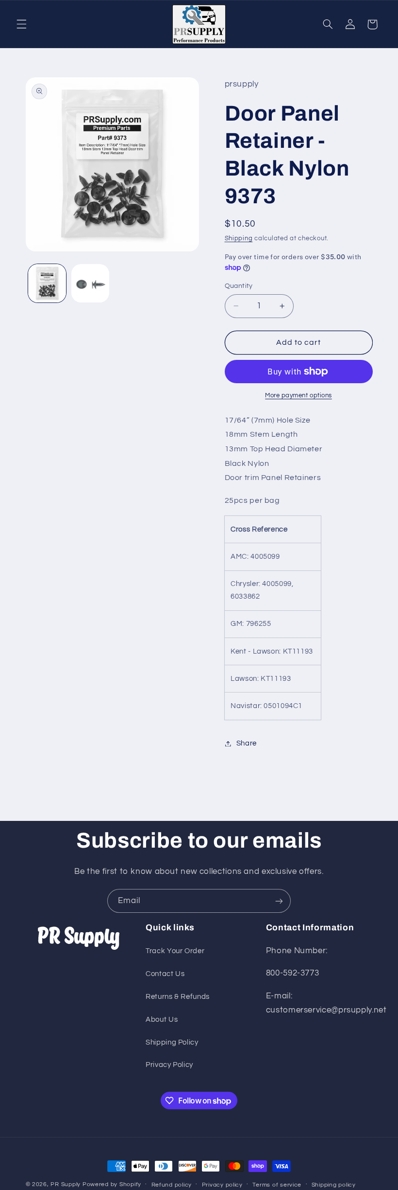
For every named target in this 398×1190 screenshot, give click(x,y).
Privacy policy (222, 1185)
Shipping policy (334, 1185)
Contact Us (165, 973)
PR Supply (65, 1184)
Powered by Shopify (112, 1184)
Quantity (239, 286)
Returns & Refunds (178, 996)
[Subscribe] (279, 901)
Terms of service (276, 1185)
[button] (21, 24)
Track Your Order (175, 951)
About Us (162, 1019)
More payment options (298, 395)
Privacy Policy (169, 1064)
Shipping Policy (172, 1042)
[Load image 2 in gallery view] (90, 283)
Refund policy (171, 1185)
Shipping (239, 238)
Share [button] (246, 743)
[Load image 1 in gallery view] (47, 283)
